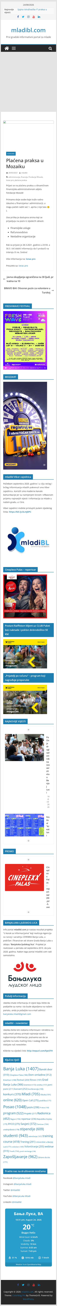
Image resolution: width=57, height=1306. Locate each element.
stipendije (32, 1129)
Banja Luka (21, 1069)
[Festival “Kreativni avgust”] (24, 827)
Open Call (30, 1100)
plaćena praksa (21, 180)
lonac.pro (10, 180)
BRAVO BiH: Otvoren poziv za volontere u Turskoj (27, 290)
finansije (24, 177)
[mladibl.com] (6, 48)
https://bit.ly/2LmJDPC (20, 511)
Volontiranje (34, 1146)
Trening (27, 1141)
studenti (15, 1135)
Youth (14, 1151)
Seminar (43, 1124)
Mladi (31, 1094)
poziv (33, 1107)
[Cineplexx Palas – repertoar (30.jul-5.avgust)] (24, 877)
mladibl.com (28, 30)
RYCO (14, 1124)
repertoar (28, 1118)
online (12, 1100)
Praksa (44, 1107)
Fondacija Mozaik (36, 177)
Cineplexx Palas (19, 1075)
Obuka (45, 1094)
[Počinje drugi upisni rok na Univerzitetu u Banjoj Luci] (24, 747)
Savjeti (28, 1124)
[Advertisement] (28, 81)
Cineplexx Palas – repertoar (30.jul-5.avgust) (48, 890)
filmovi (36, 1079)
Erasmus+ (9, 1080)
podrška (45, 1100)
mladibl (24, 172)
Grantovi (30, 1085)
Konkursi (10, 154)
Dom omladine (40, 1074)
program (13, 1113)
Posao (14, 1106)
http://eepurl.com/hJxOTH (40, 1050)
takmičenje (35, 1136)
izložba (42, 1085)
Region (15, 1119)
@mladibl (15, 1190)
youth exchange (28, 1151)
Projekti (30, 1113)
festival (23, 1079)
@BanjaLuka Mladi (21, 1196)
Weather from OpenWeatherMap (28, 1264)
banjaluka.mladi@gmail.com (17, 1014)
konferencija (35, 1089)
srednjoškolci (11, 1129)
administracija (14, 177)
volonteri (18, 1146)
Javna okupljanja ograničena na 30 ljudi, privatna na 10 (30, 279)
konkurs (12, 1094)
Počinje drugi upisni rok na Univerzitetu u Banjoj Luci (48, 765)
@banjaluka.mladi (22, 1178)
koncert (20, 1088)
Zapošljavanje (20, 1156)
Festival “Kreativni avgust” (48, 831)
